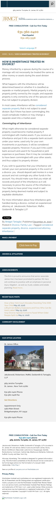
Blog (11, 54)
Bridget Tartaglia (13, 221)
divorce (24, 228)
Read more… (18, 288)
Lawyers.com (20, 469)
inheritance (7, 231)
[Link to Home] (28, 19)
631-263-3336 (28, 36)
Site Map (15, 465)
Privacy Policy (8, 474)
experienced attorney (39, 228)
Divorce (16, 225)
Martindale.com (33, 469)
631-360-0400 (28, 32)
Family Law (26, 225)
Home (4, 54)
